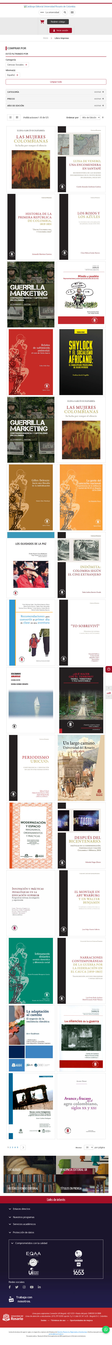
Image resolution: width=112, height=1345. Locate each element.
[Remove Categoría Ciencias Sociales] (26, 65)
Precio (11, 99)
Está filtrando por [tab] (17, 54)
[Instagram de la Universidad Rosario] (24, 1287)
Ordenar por (72, 117)
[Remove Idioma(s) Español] (17, 75)
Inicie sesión (61, 30)
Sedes (43, 1320)
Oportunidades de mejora (81, 1320)
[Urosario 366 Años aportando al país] (78, 1271)
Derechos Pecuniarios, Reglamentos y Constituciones (72, 1332)
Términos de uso (58, 1320)
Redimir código (58, 21)
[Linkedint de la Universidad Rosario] (39, 1287)
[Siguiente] (23, 1147)
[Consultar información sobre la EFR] (34, 1262)
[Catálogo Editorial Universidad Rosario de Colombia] (56, 6)
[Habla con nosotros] (106, 1329)
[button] (31, 143)
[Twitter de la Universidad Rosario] (16, 1287)
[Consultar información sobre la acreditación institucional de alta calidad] (78, 1253)
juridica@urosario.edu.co (56, 1334)
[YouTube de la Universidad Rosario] (32, 1287)
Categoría (13, 92)
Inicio (46, 38)
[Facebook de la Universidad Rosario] (10, 1287)
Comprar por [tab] (16, 48)
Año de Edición (15, 105)
